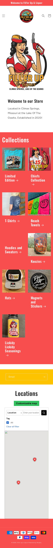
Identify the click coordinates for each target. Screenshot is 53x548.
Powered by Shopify (35, 542)
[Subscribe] (44, 377)
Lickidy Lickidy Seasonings (13, 347)
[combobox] (31, 412)
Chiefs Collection (38, 178)
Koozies (36, 261)
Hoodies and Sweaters (13, 250)
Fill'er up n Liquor (22, 542)
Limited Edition (10, 178)
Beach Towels (35, 223)
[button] (3, 16)
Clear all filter (12, 426)
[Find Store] (44, 412)
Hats (8, 298)
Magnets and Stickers (37, 302)
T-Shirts (10, 221)
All (12, 422)
